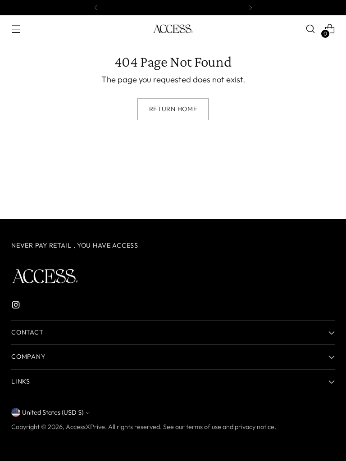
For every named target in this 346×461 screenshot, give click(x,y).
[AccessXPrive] (173, 28)
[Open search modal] (310, 29)
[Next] (250, 7)
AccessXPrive (85, 427)
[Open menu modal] (16, 29)
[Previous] (96, 7)
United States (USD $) (52, 412)
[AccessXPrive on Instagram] (16, 306)
